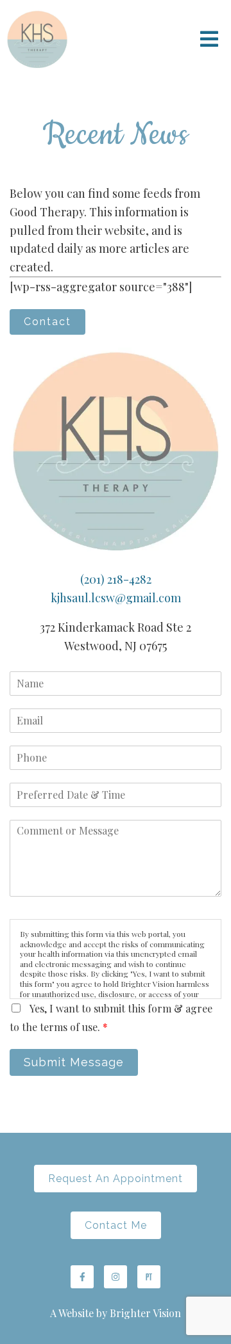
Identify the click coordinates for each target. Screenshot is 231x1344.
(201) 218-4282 (115, 579)
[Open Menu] (209, 40)
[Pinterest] (148, 1276)
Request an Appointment (115, 1178)
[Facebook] (82, 1276)
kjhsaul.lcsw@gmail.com (116, 597)
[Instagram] (115, 1276)
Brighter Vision (145, 1313)
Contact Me (116, 1225)
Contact (47, 322)
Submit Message (74, 1062)
